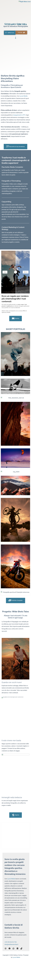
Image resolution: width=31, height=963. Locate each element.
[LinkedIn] (17, 949)
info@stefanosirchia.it (11, 944)
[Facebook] (9, 949)
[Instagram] (6, 949)
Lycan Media (23, 96)
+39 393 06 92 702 (11, 942)
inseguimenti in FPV (19, 115)
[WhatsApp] (13, 949)
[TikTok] (21, 949)
